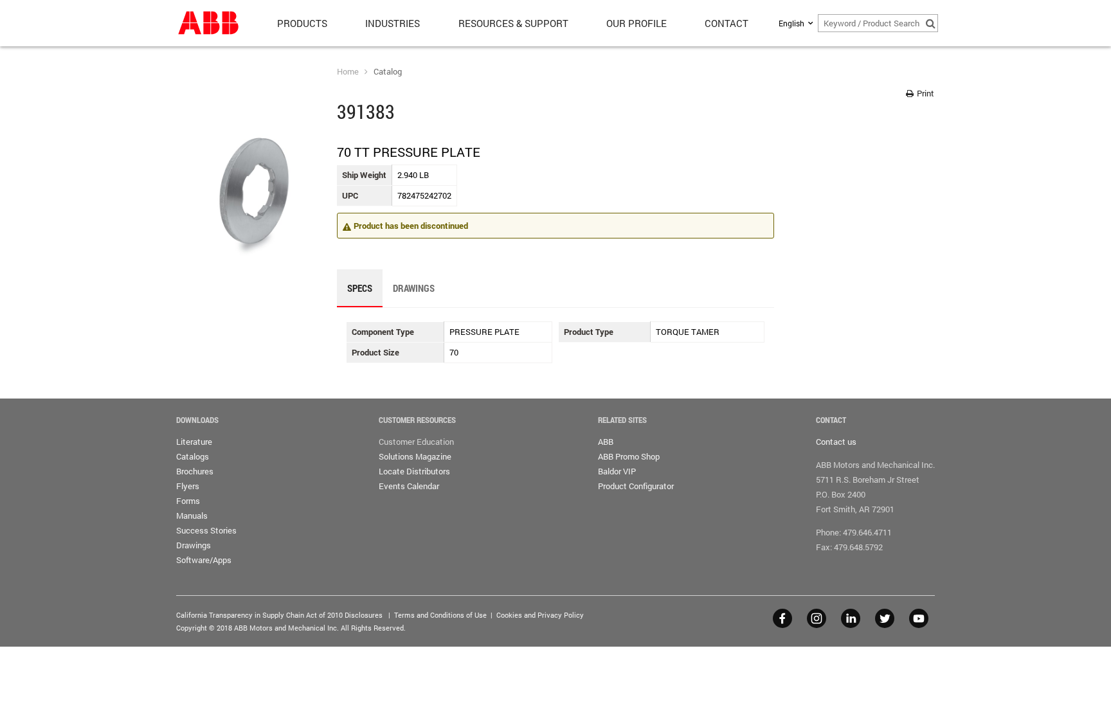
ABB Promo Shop (629, 456)
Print (924, 93)
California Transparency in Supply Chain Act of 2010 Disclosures (279, 615)
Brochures (194, 471)
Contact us (836, 441)
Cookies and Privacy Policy (540, 615)
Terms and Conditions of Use (440, 615)
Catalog (388, 71)
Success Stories (206, 530)
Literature (194, 441)
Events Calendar (409, 486)
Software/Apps (203, 560)
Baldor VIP (617, 471)
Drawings (193, 545)
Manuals (192, 515)
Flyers (187, 486)
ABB (605, 441)
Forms (188, 501)
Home (348, 71)
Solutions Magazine (415, 456)
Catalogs (192, 456)
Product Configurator (636, 486)
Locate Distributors (414, 471)
